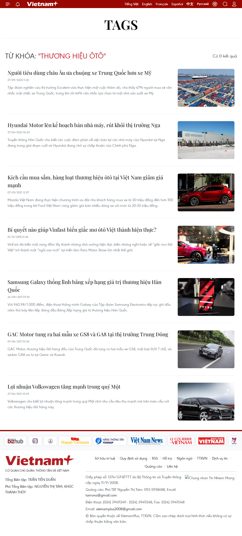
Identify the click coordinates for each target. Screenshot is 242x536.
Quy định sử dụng (133, 458)
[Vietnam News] (146, 441)
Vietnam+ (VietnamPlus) (42, 4)
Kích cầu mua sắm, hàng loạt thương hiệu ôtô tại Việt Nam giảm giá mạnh (85, 181)
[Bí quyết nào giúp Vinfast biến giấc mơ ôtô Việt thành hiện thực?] (206, 245)
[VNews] (233, 441)
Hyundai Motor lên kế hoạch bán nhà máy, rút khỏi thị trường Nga (84, 124)
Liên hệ (172, 466)
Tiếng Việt (131, 4)
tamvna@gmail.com (101, 495)
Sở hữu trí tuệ (105, 458)
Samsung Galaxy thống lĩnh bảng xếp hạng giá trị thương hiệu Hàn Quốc (84, 285)
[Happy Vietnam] (74, 441)
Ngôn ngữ (184, 458)
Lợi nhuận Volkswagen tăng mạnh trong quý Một (64, 386)
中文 (190, 4)
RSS (155, 458)
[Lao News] (34, 441)
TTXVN (202, 458)
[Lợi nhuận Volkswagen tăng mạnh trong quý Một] (206, 402)
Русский (203, 4)
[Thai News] (49, 441)
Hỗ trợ (167, 458)
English (147, 4)
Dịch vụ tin (220, 458)
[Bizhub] (14, 441)
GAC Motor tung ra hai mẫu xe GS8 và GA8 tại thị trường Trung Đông (88, 334)
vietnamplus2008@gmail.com (119, 508)
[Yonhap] (109, 441)
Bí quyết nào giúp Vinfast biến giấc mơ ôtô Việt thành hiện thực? (82, 229)
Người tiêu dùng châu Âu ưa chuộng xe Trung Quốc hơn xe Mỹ (79, 72)
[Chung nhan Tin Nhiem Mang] (211, 477)
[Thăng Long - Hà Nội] (214, 4)
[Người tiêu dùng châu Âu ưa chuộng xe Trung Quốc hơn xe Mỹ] (206, 88)
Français (162, 4)
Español (177, 4)
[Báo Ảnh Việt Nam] (210, 441)
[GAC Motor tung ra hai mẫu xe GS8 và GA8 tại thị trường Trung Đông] (206, 349)
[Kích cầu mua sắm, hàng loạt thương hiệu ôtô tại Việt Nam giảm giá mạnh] (206, 192)
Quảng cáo (153, 466)
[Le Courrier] (180, 441)
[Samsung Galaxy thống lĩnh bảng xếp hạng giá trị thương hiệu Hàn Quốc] (206, 297)
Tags (121, 24)
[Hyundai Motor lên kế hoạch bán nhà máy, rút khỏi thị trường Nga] (206, 140)
